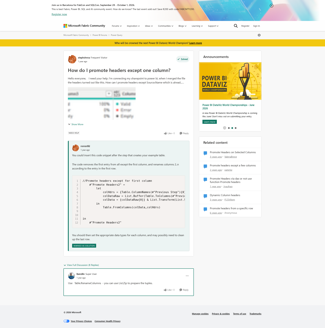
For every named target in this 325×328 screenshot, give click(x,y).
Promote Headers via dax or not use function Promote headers (231, 180)
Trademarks (255, 313)
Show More (77, 124)
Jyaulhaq (227, 186)
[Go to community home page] (84, 26)
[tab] (228, 128)
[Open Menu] (259, 35)
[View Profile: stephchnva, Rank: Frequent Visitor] (72, 59)
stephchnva (84, 57)
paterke (228, 169)
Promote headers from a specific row (231, 208)
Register (245, 25)
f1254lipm (229, 199)
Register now (59, 14)
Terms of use (239, 313)
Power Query (116, 35)
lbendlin (81, 273)
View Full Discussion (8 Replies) (83, 265)
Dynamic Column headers (225, 195)
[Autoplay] (224, 128)
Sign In (256, 25)
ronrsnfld (85, 146)
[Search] (236, 26)
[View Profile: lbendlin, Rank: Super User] (71, 275)
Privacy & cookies (221, 313)
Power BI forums (100, 35)
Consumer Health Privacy (108, 321)
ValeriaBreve (230, 156)
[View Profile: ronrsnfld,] (75, 148)
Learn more (195, 43)
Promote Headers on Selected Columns (233, 152)
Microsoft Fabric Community (76, 35)
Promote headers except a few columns (233, 165)
